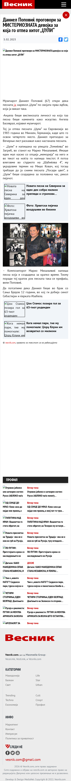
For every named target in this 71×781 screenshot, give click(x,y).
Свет (8, 684)
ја (14, 105)
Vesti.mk (20, 659)
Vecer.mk (10, 659)
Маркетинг (11, 724)
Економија (11, 704)
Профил (40, 704)
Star (38, 680)
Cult (38, 695)
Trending (10, 695)
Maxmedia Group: (36, 654)
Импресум (11, 733)
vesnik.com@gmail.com (23, 759)
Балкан (9, 680)
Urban (39, 684)
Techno (9, 700)
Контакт (10, 729)
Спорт (39, 700)
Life (38, 675)
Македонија (12, 675)
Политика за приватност (19, 738)
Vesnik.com (11, 654)
